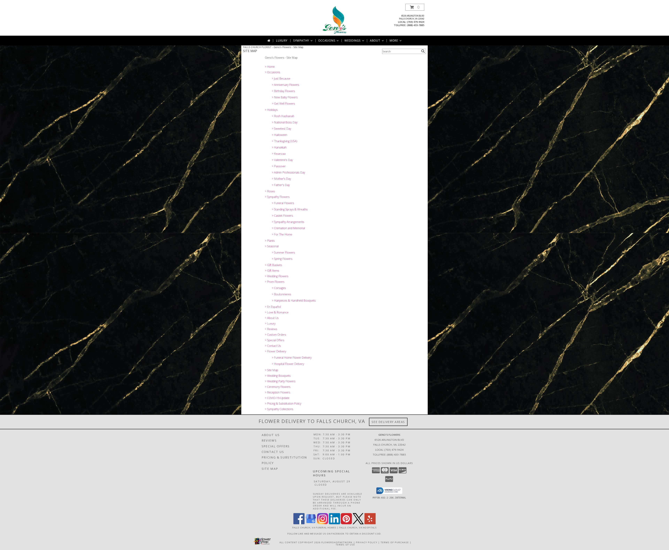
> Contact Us (273, 346)
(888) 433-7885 (415, 25)
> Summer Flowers (283, 252)
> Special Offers (274, 340)
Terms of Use (345, 544)
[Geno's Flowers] (334, 19)
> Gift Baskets (273, 265)
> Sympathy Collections (279, 409)
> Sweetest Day (281, 128)
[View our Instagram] (322, 523)
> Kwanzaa (279, 154)
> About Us (272, 318)
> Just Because (281, 78)
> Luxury (270, 323)
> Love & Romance (277, 312)
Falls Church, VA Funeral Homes (314, 527)
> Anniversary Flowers (285, 85)
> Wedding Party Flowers (280, 381)
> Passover (279, 166)
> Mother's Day (281, 179)
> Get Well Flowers (283, 103)
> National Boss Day (284, 122)
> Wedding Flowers (276, 276)
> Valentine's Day (282, 160)
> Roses (270, 191)
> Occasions (272, 72)
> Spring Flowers (282, 259)
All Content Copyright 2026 (300, 542)
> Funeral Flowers (283, 203)
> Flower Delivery (275, 351)
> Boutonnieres (281, 294)
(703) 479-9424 (415, 21)
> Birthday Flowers (283, 91)
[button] (414, 7)
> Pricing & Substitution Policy (283, 403)
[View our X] (358, 523)
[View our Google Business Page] (310, 523)
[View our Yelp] (370, 523)
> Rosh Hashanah (283, 116)
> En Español (273, 307)
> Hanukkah (279, 147)
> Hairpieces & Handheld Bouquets (294, 300)
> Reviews (271, 329)
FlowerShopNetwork (337, 542)
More (394, 40)
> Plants (270, 241)
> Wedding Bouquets (278, 376)
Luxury (281, 40)
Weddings (352, 40)
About (375, 40)
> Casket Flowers (282, 215)
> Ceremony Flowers (277, 387)
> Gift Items (272, 270)
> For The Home (282, 234)
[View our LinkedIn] (334, 523)
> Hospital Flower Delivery (288, 364)
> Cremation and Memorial (288, 228)
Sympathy (301, 40)
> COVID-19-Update (277, 398)
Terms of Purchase (395, 542)
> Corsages (279, 288)
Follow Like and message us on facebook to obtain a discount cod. (334, 533)
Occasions (326, 40)
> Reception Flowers (277, 392)
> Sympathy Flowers (277, 197)
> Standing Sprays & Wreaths (290, 209)
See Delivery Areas (388, 422)
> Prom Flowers (274, 282)
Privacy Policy (366, 542)
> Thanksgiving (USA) (284, 141)
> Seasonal (272, 246)
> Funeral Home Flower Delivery (292, 357)
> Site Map (271, 370)
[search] (423, 51)
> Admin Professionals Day (288, 172)
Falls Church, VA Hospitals (358, 527)
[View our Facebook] (299, 523)
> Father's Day (281, 185)
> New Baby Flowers (285, 97)
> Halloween (279, 135)
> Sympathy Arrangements (288, 222)
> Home (270, 67)
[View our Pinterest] (346, 523)
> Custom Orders (275, 335)
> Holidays (271, 110)
